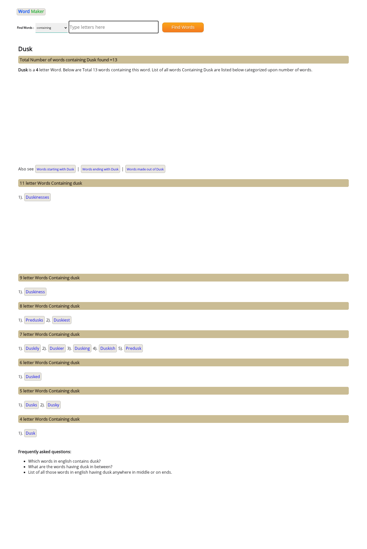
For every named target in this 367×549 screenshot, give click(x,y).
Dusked (33, 376)
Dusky (53, 405)
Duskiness (35, 292)
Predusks (34, 320)
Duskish (107, 348)
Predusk (133, 348)
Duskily (32, 348)
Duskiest (62, 320)
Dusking (82, 348)
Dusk (30, 433)
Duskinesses (37, 197)
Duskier (57, 348)
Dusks (31, 405)
